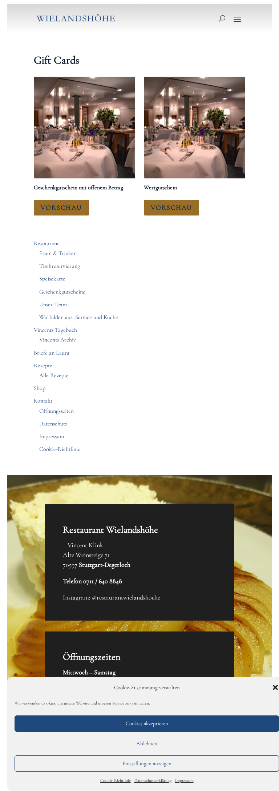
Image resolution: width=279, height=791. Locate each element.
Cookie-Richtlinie (115, 780)
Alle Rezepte (54, 375)
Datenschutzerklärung (152, 780)
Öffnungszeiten (56, 411)
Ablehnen (146, 743)
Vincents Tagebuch (55, 330)
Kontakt (43, 400)
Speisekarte (52, 278)
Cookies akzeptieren (147, 723)
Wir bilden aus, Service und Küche (78, 317)
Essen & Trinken (58, 253)
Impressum (184, 780)
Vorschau (61, 207)
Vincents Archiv (57, 339)
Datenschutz (53, 423)
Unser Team (53, 304)
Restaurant (46, 243)
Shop (39, 388)
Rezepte (43, 365)
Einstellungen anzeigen (146, 763)
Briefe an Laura (51, 352)
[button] (275, 687)
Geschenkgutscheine (62, 291)
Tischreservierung (59, 266)
